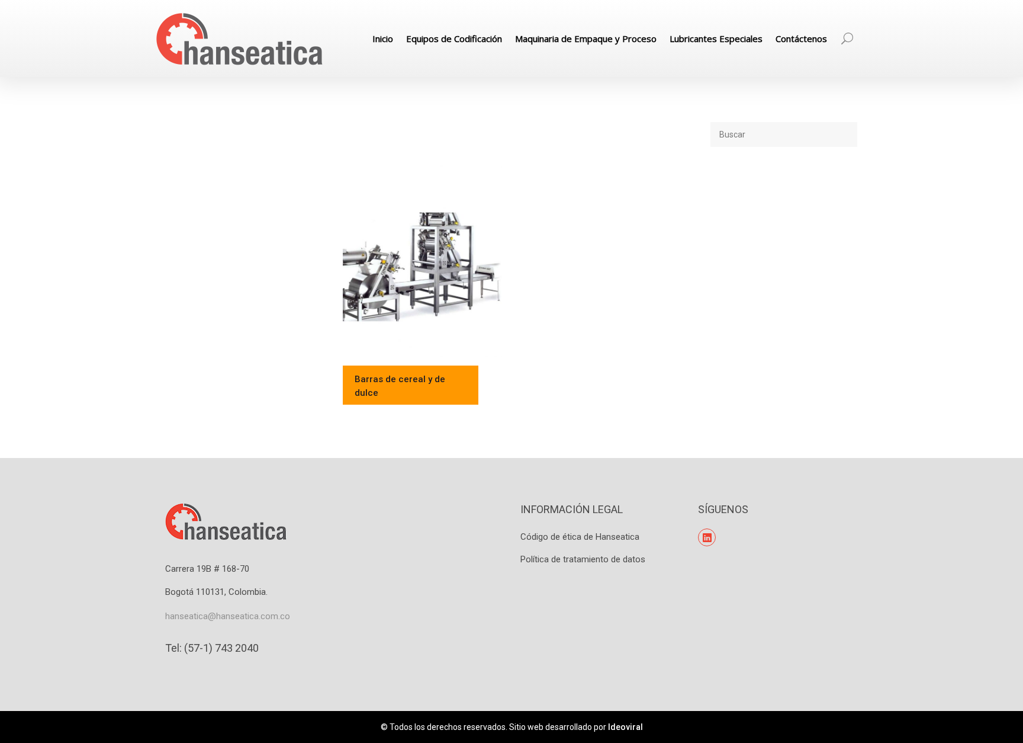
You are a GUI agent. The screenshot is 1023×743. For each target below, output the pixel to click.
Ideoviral (625, 727)
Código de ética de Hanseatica (579, 536)
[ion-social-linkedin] (707, 537)
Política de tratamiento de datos (582, 559)
